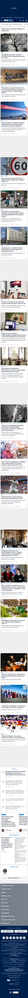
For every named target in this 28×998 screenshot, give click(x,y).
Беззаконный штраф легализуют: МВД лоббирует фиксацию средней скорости (12, 179)
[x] (20, 938)
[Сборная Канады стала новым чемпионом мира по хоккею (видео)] (14, 724)
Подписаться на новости (7, 885)
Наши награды (5, 906)
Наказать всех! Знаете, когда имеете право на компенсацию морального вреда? (13, 675)
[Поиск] (20, 20)
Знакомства (14, 867)
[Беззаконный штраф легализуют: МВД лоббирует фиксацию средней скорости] (14, 166)
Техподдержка (5, 913)
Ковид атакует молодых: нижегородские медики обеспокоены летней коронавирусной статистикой (13, 335)
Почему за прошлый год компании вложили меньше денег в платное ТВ (13, 302)
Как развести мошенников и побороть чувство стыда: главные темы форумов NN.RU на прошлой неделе (12, 214)
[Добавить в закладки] (26, 64)
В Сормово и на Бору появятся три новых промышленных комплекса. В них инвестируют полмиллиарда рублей (13, 90)
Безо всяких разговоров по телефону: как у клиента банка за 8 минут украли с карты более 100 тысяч (13, 463)
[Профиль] (26, 20)
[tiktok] (24, 938)
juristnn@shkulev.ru (14, 954)
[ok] (10, 938)
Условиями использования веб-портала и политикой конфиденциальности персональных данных (14, 971)
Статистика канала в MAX (8, 919)
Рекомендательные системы (14, 977)
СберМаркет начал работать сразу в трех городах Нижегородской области (13, 622)
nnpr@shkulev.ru (21, 964)
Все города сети (5, 923)
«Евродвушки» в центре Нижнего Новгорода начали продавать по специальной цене (12, 249)
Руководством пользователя (14, 968)
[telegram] (4, 938)
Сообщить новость (6, 889)
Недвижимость (9, 17)
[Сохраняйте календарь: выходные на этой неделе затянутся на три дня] (14, 694)
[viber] (14, 938)
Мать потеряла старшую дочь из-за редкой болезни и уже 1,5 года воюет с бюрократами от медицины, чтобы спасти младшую (13, 588)
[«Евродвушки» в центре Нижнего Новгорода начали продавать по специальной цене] (14, 236)
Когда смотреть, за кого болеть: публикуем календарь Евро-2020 (12, 497)
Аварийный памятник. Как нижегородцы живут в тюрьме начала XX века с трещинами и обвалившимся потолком (11, 553)
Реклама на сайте (6, 895)
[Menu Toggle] (1, 20)
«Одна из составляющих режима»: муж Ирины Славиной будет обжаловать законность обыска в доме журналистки (12, 428)
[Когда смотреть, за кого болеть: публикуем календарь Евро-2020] (14, 485)
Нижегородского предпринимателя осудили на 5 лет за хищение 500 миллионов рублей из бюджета (12, 124)
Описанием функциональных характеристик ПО (14, 969)
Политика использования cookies (14, 975)
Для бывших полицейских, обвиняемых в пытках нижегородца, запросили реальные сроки (13, 370)
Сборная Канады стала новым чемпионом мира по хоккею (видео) (13, 736)
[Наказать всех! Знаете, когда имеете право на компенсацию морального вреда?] (14, 662)
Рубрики (3, 892)
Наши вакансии (5, 909)
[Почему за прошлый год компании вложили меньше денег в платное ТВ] (14, 290)
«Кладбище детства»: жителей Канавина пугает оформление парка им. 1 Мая (13, 56)
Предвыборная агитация (8, 916)
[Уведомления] (23, 20)
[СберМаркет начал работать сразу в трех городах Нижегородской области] (14, 608)
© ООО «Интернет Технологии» (14, 989)
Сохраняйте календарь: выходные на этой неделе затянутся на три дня (13, 706)
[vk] (7, 938)
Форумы (3, 17)
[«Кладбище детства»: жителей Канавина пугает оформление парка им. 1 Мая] (14, 43)
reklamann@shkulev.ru (14, 959)
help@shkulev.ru (17, 955)
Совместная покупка (19, 17)
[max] (17, 938)
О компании (4, 902)
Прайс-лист (4, 899)
